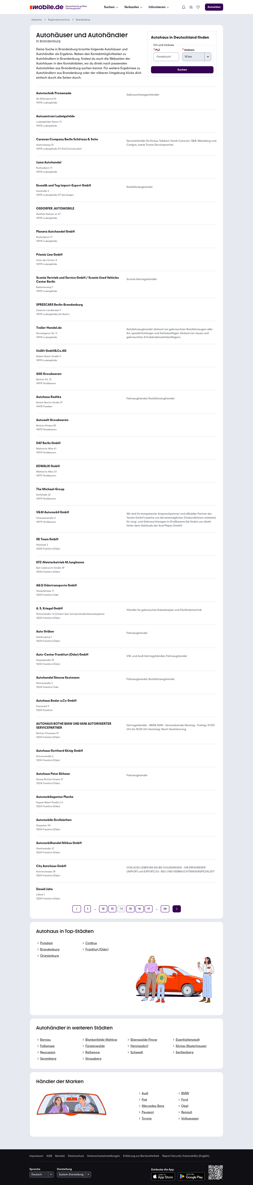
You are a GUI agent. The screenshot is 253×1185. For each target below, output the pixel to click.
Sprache (34, 1169)
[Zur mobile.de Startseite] (62, 7)
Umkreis (189, 50)
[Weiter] (177, 908)
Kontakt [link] (60, 1156)
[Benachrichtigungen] (183, 7)
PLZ (157, 50)
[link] (191, 7)
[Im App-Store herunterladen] (164, 1176)
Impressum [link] (36, 1156)
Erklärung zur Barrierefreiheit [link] (141, 1156)
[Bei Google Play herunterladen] (191, 1176)
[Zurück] (76, 908)
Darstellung (64, 1169)
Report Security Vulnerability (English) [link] (185, 1156)
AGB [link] (49, 1156)
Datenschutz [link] (76, 1156)
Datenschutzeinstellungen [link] (103, 1156)
